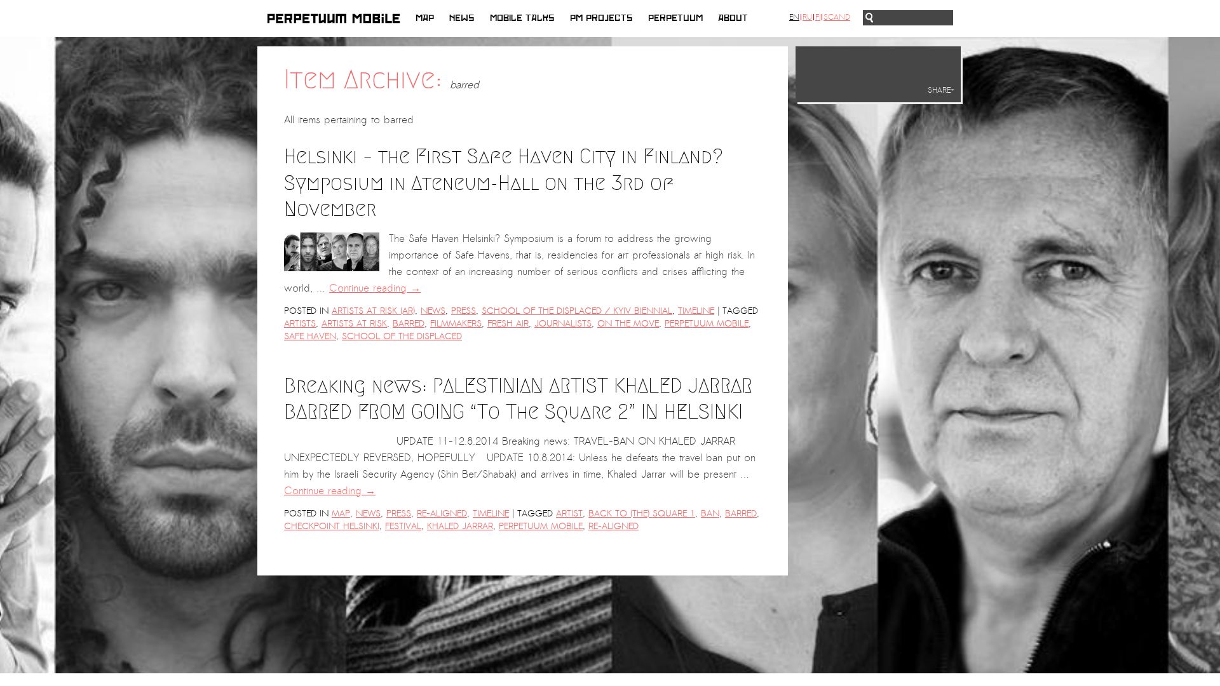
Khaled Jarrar (460, 526)
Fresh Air (508, 323)
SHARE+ (941, 90)
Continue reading (375, 288)
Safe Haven (310, 336)
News (462, 18)
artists (300, 323)
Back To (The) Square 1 (641, 513)
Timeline (696, 311)
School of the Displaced (402, 336)
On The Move (628, 323)
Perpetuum (675, 18)
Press (463, 311)
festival (403, 526)
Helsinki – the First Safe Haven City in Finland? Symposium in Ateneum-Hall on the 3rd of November (503, 182)
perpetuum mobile (707, 323)
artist (569, 513)
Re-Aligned (442, 513)
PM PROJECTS (601, 18)
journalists (563, 323)
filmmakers (456, 323)
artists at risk (354, 323)
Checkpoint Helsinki (331, 526)
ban (710, 513)
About (733, 18)
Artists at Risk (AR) (373, 311)
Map (425, 18)
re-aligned (613, 526)
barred (408, 323)
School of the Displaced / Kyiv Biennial (577, 311)
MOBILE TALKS (522, 18)
